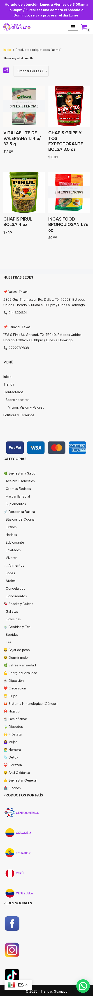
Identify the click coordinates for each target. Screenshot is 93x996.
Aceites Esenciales (20, 481)
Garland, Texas (19, 327)
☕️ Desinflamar (15, 719)
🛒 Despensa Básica (19, 512)
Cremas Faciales (18, 489)
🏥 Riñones (12, 788)
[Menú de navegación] (73, 26)
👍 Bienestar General (20, 780)
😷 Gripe (10, 696)
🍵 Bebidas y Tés (16, 627)
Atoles (11, 581)
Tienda (8, 384)
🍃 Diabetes (13, 727)
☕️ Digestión (13, 681)
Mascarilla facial (18, 496)
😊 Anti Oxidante (16, 773)
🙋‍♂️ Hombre (12, 750)
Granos (11, 527)
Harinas (11, 535)
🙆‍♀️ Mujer (10, 742)
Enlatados (13, 550)
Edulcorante (15, 542)
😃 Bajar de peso (16, 650)
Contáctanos (13, 392)
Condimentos (16, 596)
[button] (83, 986)
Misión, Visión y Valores (26, 407)
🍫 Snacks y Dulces (18, 604)
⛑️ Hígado (11, 711)
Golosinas (13, 619)
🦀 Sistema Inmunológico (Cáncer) (30, 704)
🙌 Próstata (12, 734)
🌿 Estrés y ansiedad (19, 665)
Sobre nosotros (17, 400)
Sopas (10, 573)
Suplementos (16, 504)
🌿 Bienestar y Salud (19, 473)
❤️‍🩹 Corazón (12, 765)
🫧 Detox (10, 757)
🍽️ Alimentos (13, 565)
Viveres (11, 558)
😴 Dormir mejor (16, 658)
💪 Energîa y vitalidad (20, 673)
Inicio (7, 50)
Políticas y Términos (18, 415)
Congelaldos (15, 588)
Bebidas (12, 635)
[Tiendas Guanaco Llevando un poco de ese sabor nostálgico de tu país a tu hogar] (16, 26)
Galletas (12, 612)
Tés (8, 642)
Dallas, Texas (18, 292)
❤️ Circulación (14, 688)
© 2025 (32, 991)
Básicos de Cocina (20, 519)
